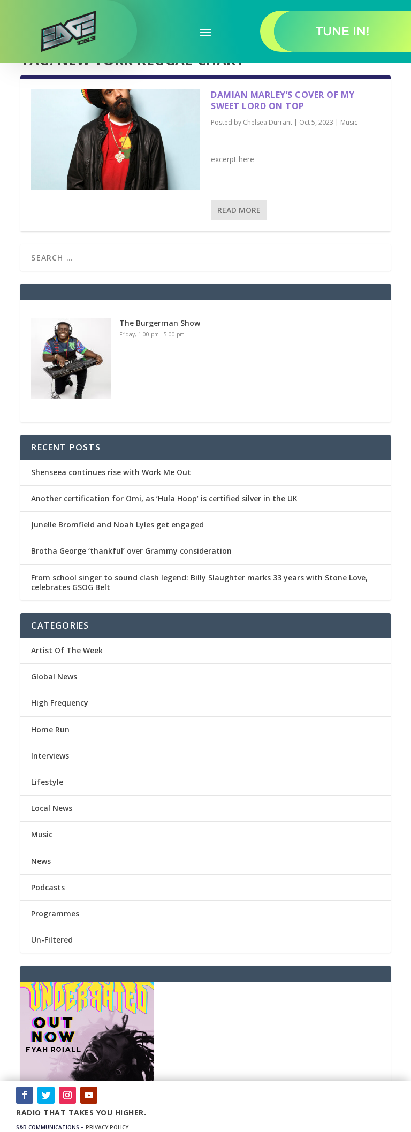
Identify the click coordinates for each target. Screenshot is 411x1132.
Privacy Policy (107, 1127)
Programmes (55, 913)
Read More (239, 210)
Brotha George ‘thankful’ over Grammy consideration (131, 551)
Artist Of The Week (67, 650)
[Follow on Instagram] (67, 1095)
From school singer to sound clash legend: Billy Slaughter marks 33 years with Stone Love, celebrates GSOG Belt (199, 582)
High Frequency (59, 703)
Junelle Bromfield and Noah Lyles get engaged (117, 524)
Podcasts (48, 887)
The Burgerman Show (159, 323)
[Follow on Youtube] (88, 1095)
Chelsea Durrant (267, 122)
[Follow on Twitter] (46, 1095)
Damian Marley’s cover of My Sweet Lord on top (283, 100)
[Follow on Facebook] (24, 1095)
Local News (51, 808)
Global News (54, 676)
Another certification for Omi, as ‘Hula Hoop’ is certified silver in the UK (164, 498)
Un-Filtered (52, 940)
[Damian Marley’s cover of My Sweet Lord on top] (115, 139)
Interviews (50, 756)
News (41, 861)
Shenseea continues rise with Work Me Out (111, 472)
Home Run (50, 729)
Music (348, 122)
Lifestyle (47, 782)
